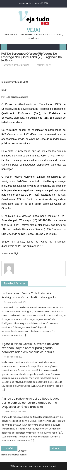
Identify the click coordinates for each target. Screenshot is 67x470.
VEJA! (33, 29)
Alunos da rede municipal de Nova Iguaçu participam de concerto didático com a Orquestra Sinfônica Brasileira (31, 403)
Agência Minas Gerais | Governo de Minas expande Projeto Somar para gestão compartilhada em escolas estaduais (31, 348)
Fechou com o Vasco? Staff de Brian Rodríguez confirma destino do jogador (29, 295)
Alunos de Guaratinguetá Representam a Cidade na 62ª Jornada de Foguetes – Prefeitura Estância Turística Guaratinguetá (59, 448)
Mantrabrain (51, 466)
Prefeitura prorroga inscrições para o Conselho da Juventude (11, 448)
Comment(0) (44, 64)
